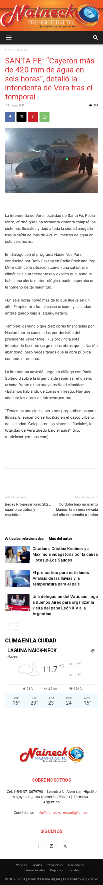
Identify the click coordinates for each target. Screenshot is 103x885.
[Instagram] (51, 846)
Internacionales (34, 870)
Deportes (56, 870)
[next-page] (16, 626)
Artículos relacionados (24, 538)
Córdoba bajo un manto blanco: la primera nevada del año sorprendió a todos (75, 509)
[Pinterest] (33, 117)
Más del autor (60, 538)
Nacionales (76, 865)
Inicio (8, 49)
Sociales (73, 870)
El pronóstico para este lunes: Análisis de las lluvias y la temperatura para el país (61, 578)
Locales (22, 49)
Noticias (21, 865)
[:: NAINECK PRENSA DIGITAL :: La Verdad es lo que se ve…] (51, 15)
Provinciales (55, 865)
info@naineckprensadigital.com (63, 812)
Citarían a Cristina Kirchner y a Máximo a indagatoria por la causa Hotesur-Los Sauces (65, 554)
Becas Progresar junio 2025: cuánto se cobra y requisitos (28, 509)
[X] (21, 117)
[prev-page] (8, 626)
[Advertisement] (52, 453)
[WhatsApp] (45, 117)
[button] (8, 37)
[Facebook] (10, 117)
